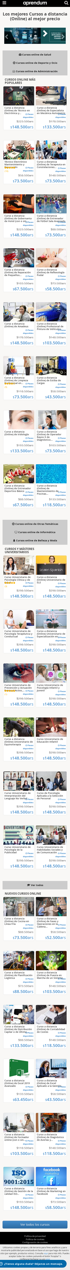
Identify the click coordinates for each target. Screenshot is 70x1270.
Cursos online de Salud (36, 54)
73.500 (23, 181)
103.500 (54, 343)
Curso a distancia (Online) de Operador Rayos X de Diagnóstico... (49, 435)
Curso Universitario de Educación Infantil (50, 740)
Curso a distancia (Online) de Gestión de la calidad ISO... (18, 1191)
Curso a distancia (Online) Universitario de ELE (51, 579)
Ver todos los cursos (35, 1224)
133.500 (54, 127)
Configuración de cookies (35, 1242)
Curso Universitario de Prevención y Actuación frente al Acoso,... (18, 687)
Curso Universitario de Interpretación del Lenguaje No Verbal (17, 795)
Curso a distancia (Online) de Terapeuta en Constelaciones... (51, 164)
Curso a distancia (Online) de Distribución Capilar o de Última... (18, 1029)
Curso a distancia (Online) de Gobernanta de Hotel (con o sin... (18, 218)
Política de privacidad (35, 1236)
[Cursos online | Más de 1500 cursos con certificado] (35, 2)
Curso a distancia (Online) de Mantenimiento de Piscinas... (47, 489)
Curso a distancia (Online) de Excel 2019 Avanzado (17, 1083)
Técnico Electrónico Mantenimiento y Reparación (15, 164)
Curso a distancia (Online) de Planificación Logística (18, 975)
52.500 (55, 937)
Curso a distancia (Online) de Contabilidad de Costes (51, 1029)
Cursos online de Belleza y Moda (36, 540)
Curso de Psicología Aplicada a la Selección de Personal (50, 795)
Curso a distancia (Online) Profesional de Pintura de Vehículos (50, 326)
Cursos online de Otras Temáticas (36, 524)
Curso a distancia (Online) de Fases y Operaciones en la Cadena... (47, 922)
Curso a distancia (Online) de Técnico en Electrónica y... (17, 110)
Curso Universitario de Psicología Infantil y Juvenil (50, 687)
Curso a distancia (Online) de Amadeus (16, 325)
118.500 (54, 504)
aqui (46, 1253)
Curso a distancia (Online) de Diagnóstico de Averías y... (50, 1137)
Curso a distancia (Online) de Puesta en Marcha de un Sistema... (51, 975)
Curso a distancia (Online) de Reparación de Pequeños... (17, 272)
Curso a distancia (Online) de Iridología (16, 433)
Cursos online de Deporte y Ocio (36, 63)
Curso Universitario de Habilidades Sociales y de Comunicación (50, 849)
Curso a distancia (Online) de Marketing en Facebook (51, 1191)
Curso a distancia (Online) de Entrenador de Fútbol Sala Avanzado (51, 218)
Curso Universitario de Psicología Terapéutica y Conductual (18, 633)
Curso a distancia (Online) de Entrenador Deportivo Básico (17, 488)
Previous (6, 40)
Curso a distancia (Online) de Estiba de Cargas (49, 380)
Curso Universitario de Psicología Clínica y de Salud (17, 579)
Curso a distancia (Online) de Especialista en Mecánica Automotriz (51, 110)
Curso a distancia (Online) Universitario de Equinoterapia (18, 741)
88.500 (23, 991)
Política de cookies (35, 1239)
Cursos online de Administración (36, 71)
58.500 (55, 289)
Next (63, 40)
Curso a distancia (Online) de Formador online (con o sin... (16, 1137)
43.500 (55, 396)
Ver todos (36, 885)
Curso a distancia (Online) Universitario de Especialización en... (51, 633)
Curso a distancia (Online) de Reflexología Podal (50, 272)
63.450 (23, 1099)
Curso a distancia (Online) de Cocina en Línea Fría (16, 921)
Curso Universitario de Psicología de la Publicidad (17, 849)
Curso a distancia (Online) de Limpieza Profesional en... (16, 380)
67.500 (23, 289)
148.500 (21, 127)
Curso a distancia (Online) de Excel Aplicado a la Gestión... (50, 1083)
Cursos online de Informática (36, 532)
